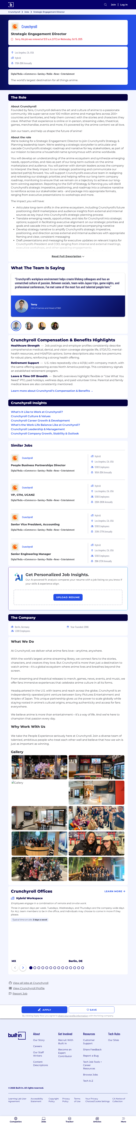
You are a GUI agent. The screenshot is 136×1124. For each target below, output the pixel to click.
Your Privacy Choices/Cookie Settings (97, 1100)
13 (79, 968)
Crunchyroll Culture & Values (30, 416)
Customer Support (89, 1042)
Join (113, 4)
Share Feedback (92, 1049)
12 (75, 968)
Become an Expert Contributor (65, 1053)
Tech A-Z (88, 1080)
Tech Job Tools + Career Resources (92, 1065)
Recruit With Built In (65, 1042)
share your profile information (73, 1015)
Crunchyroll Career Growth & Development (40, 420)
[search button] (105, 5)
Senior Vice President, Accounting (35, 524)
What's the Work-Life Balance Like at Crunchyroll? (45, 424)
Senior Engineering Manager (31, 554)
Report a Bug (91, 1055)
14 (83, 968)
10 (67, 968)
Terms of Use (77, 1100)
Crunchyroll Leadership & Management (38, 429)
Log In (124, 4)
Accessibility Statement (37, 1100)
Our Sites (113, 1040)
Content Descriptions (40, 1063)
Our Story (39, 1040)
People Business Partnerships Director (38, 465)
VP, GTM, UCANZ (23, 494)
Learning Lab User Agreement (17, 1100)
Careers (37, 1046)
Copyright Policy (54, 1100)
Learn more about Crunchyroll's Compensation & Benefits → (52, 390)
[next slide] (23, 967)
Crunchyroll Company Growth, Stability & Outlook (45, 433)
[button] (16, 326)
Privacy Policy (66, 1100)
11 (71, 968)
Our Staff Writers (38, 1054)
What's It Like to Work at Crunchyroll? (37, 412)
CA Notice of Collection (118, 1100)
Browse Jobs (90, 1074)
